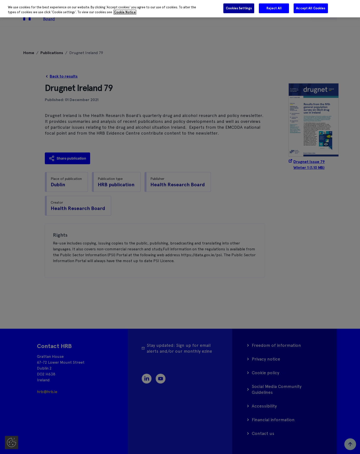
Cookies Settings (239, 8)
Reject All (274, 8)
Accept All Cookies (310, 8)
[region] (180, 8)
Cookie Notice (125, 12)
